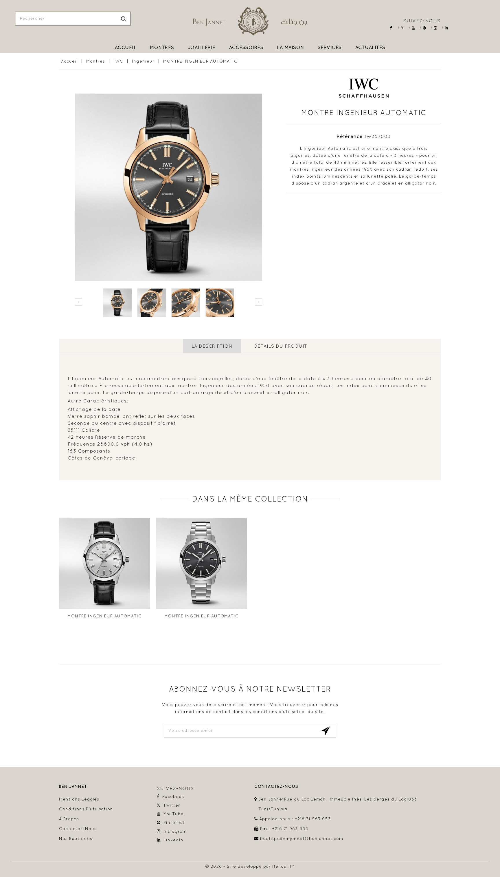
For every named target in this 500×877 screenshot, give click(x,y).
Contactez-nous (78, 828)
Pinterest (426, 28)
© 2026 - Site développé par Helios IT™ (250, 866)
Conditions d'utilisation (86, 809)
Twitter (404, 28)
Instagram (437, 28)
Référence (350, 136)
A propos (69, 818)
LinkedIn (448, 28)
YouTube (415, 28)
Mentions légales (79, 799)
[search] (123, 18)
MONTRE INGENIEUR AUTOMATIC (104, 616)
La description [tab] (212, 346)
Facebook (393, 28)
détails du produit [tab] (280, 346)
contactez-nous (276, 786)
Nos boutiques (75, 838)
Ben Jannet (73, 786)
